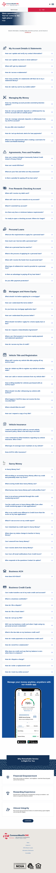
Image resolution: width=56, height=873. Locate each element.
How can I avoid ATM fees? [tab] (14, 165)
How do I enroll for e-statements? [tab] (16, 645)
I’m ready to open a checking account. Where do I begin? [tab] (25, 218)
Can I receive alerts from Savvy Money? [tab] (19, 548)
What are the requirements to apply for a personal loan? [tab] (24, 234)
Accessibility (28, 853)
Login (43, 9)
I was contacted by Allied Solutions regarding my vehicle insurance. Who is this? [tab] (25, 438)
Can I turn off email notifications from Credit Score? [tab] (23, 554)
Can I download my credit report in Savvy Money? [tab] (22, 527)
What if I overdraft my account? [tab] (16, 206)
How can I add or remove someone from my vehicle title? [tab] (25, 376)
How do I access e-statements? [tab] (16, 72)
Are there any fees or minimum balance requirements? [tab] (24, 212)
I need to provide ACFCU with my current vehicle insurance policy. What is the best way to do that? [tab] (22, 430)
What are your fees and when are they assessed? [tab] (22, 172)
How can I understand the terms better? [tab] (19, 303)
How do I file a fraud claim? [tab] (14, 611)
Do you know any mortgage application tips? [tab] (20, 309)
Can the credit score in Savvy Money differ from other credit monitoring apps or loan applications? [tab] (24, 505)
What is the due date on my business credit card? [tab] (22, 632)
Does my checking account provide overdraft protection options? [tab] (24, 103)
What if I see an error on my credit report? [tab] (20, 520)
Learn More (28, 820)
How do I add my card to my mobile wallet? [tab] (20, 87)
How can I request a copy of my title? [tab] (18, 413)
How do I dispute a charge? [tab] (14, 659)
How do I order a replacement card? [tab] (17, 665)
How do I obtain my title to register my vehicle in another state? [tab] (25, 369)
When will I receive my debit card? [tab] (17, 193)
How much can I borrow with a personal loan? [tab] (21, 241)
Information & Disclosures (28, 850)
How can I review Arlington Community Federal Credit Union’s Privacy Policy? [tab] (24, 158)
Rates (28, 842)
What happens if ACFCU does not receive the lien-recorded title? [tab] (22, 400)
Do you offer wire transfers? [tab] (15, 127)
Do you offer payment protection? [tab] (17, 281)
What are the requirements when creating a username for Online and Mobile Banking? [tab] (25, 140)
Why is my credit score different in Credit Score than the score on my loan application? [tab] (25, 513)
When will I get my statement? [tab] (15, 66)
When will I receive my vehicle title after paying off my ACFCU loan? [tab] (24, 361)
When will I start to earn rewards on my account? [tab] (22, 199)
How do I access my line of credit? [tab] (17, 344)
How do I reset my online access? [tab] (17, 672)
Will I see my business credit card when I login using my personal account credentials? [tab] (25, 625)
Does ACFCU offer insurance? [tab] (15, 452)
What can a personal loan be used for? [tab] (18, 247)
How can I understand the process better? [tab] (19, 315)
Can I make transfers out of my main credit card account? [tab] (25, 592)
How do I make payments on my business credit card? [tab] (24, 638)
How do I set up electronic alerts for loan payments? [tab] (23, 133)
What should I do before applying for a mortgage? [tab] (22, 296)
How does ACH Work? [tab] (13, 576)
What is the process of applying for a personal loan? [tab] (23, 253)
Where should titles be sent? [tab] (15, 407)
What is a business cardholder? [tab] (16, 599)
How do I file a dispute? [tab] (13, 605)
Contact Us (28, 845)
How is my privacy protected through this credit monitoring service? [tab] (22, 497)
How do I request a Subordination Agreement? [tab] (21, 330)
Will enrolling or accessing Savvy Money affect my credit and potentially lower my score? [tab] (25, 476)
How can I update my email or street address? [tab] (21, 60)
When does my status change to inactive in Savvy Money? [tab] (22, 534)
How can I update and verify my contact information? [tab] (23, 53)
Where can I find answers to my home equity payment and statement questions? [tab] (24, 337)
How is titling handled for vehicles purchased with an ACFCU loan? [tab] (23, 384)
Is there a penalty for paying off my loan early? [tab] (21, 178)
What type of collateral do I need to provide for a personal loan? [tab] (25, 267)
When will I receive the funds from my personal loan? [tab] (23, 260)
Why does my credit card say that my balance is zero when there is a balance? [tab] (23, 652)
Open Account (14, 9)
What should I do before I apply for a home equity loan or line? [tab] (25, 322)
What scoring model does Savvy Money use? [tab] (21, 484)
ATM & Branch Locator (28, 847)
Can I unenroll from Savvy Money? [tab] (17, 541)
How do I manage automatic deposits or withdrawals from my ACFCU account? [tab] (25, 120)
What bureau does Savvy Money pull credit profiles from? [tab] (25, 490)
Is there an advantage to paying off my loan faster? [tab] (23, 274)
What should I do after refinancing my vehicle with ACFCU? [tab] (22, 392)
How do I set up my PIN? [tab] (13, 618)
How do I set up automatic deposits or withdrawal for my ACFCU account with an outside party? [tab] (25, 112)
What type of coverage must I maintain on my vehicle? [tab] (24, 446)
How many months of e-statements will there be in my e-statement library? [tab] (25, 79)
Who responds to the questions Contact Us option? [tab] (23, 560)
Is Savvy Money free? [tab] (12, 469)
